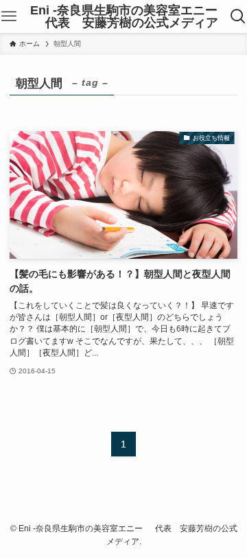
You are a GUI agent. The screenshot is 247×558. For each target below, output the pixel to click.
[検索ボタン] (238, 16)
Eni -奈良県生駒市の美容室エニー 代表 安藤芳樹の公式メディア (124, 16)
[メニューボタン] (9, 16)
